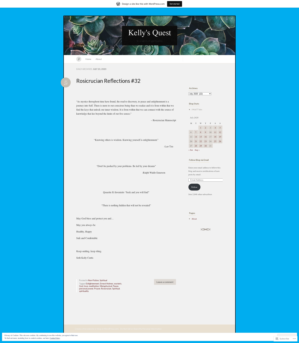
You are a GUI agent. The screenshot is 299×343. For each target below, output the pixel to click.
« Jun (190, 149)
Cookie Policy (55, 338)
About (99, 59)
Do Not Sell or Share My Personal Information (141, 329)
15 (201, 136)
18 (215, 136)
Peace (115, 286)
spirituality (84, 291)
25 (215, 141)
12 (220, 132)
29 (201, 145)
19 (220, 136)
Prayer (97, 288)
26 (220, 141)
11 (215, 132)
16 (205, 136)
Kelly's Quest (149, 32)
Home (88, 59)
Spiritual (103, 280)
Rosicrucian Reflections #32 (108, 80)
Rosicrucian (106, 288)
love (86, 286)
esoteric (117, 283)
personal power (86, 288)
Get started (175, 4)
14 (196, 136)
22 (201, 141)
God (81, 286)
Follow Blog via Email (199, 160)
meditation (94, 286)
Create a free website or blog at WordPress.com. (97, 329)
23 (205, 141)
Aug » (197, 149)
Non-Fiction (93, 280)
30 (205, 145)
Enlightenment (92, 283)
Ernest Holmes (106, 283)
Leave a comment (165, 282)
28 (196, 145)
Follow (194, 187)
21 (196, 141)
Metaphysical (106, 286)
